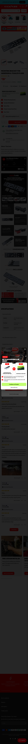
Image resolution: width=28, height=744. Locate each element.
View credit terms (14, 387)
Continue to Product (14, 384)
